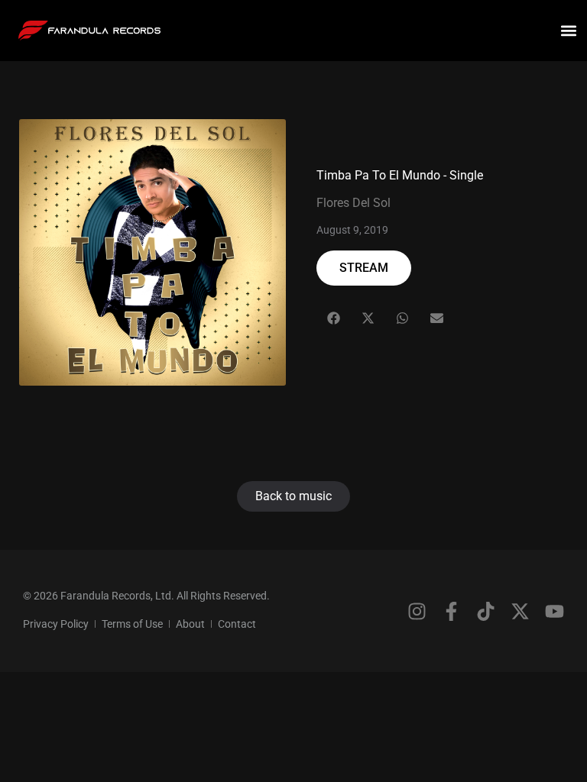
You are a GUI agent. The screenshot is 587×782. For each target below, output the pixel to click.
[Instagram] (416, 611)
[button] (569, 31)
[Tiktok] (485, 611)
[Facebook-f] (451, 611)
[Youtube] (554, 611)
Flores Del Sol (353, 203)
